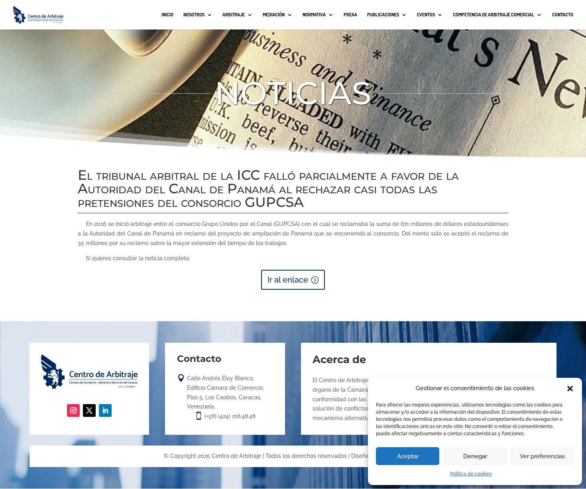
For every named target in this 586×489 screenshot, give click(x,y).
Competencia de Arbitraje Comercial (493, 15)
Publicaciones (383, 15)
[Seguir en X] (89, 410)
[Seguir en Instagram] (73, 410)
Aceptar (408, 456)
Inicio (167, 15)
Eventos (426, 15)
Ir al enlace (287, 280)
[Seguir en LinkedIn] (105, 410)
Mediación (274, 15)
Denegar (475, 456)
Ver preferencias (542, 456)
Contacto (562, 15)
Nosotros (194, 15)
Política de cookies (471, 474)
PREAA (350, 15)
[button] (570, 389)
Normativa (314, 15)
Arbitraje (233, 15)
